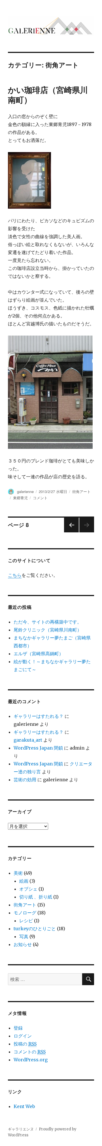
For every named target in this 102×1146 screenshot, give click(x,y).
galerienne (25, 491)
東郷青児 (20, 497)
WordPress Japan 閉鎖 (38, 748)
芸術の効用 (25, 779)
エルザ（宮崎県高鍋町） (38, 653)
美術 (18, 873)
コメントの (30, 1052)
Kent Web (24, 1106)
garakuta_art (28, 740)
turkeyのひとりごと (35, 928)
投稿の (25, 1044)
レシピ (26, 920)
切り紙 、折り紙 (35, 897)
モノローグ (25, 912)
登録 (18, 1028)
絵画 (23, 881)
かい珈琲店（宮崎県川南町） (48, 94)
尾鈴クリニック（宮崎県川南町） (48, 630)
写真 (23, 936)
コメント (40, 497)
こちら (15, 575)
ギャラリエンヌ (21, 1129)
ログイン (23, 1036)
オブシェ (28, 889)
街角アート (81, 491)
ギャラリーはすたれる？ (38, 716)
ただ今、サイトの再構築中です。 (48, 622)
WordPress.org (31, 1059)
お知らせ (23, 944)
